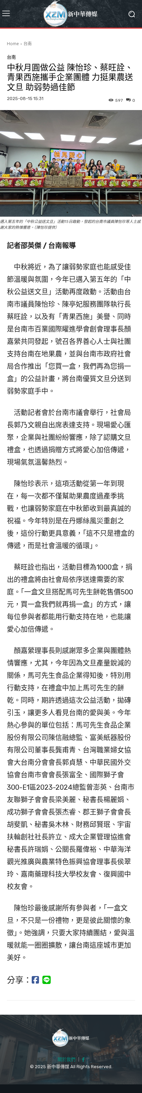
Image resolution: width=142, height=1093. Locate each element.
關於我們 (66, 1059)
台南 (27, 44)
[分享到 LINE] (46, 980)
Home (13, 44)
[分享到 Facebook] (35, 980)
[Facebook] (83, 1060)
